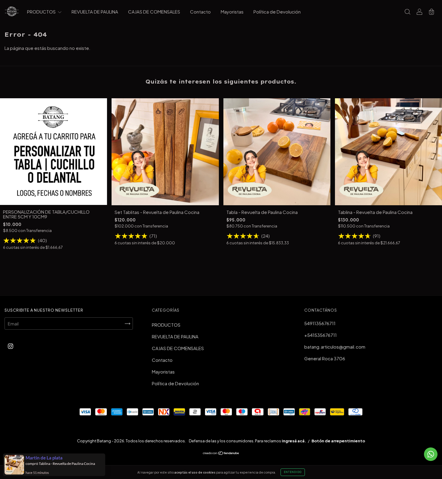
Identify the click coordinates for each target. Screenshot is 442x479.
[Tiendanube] (221, 453)
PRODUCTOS (42, 11)
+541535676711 (320, 335)
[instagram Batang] (11, 346)
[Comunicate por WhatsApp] (430, 454)
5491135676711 (320, 323)
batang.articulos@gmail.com (334, 346)
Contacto (200, 11)
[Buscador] (407, 12)
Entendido (293, 472)
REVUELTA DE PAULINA (95, 11)
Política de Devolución (277, 11)
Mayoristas (232, 11)
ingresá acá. (294, 440)
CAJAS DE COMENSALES (154, 11)
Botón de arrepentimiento (338, 440)
